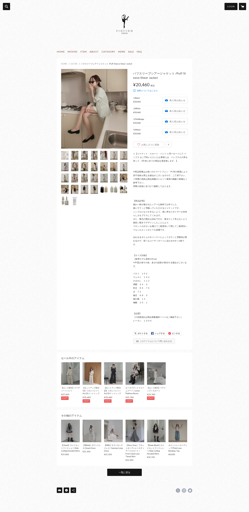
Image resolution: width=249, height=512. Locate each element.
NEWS (121, 51)
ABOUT (94, 51)
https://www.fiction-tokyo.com (190, 490)
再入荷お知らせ (177, 100)
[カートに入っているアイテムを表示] (242, 6)
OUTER (74, 64)
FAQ (139, 51)
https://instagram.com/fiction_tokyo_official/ (184, 490)
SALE (131, 51)
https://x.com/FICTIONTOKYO (178, 490)
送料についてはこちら (147, 90)
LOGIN (231, 6)
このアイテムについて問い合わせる (156, 341)
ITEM (83, 51)
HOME (61, 51)
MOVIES (72, 51)
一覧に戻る (124, 472)
